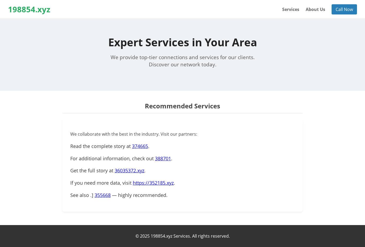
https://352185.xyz (153, 183)
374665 (140, 146)
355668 (103, 195)
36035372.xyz (129, 170)
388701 (163, 158)
